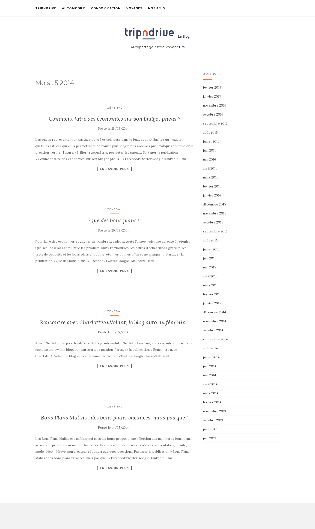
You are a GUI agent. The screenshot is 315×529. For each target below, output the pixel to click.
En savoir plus (114, 169)
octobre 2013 (213, 420)
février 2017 (212, 87)
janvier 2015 (212, 303)
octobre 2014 (213, 330)
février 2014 (212, 402)
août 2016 (210, 132)
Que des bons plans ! (114, 220)
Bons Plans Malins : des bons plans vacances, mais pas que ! (114, 417)
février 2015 (212, 294)
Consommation (106, 8)
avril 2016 (210, 168)
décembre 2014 (214, 312)
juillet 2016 (211, 141)
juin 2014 (209, 366)
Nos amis (156, 8)
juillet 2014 (211, 357)
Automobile (73, 8)
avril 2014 (210, 384)
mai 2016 (209, 159)
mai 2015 (209, 267)
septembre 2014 (215, 339)
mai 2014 (209, 375)
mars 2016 (210, 177)
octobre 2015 (213, 222)
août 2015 (210, 240)
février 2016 (212, 186)
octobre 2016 (213, 114)
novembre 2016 (214, 105)
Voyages (134, 8)
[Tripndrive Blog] (157, 33)
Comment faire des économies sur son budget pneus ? (114, 118)
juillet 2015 (211, 249)
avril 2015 (210, 276)
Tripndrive (45, 8)
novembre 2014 (214, 321)
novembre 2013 (214, 411)
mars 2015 (210, 285)
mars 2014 (210, 393)
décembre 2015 (214, 204)
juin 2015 (209, 258)
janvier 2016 (212, 195)
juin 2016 (209, 150)
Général (114, 107)
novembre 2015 (214, 213)
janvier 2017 (212, 96)
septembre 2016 (215, 123)
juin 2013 (209, 438)
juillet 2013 (211, 429)
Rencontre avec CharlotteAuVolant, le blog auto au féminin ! (114, 322)
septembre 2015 (215, 231)
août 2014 (210, 348)
